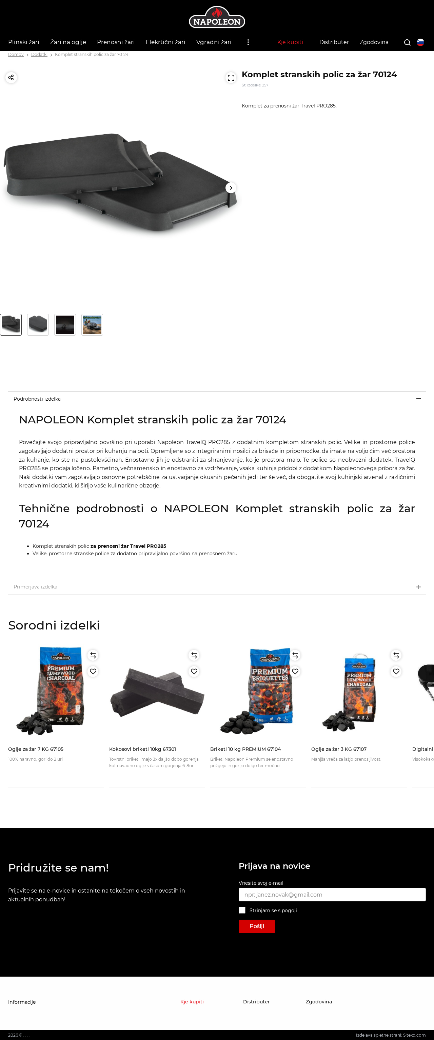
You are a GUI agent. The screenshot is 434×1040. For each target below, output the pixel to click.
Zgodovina (374, 42)
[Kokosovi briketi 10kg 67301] (157, 692)
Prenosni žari (116, 42)
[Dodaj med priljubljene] (92, 671)
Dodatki (39, 54)
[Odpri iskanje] (407, 42)
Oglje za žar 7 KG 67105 (35, 749)
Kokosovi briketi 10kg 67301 (142, 749)
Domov (16, 54)
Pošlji (257, 926)
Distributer (334, 42)
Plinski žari (23, 42)
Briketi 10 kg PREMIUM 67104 (245, 749)
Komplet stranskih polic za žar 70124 (92, 54)
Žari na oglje (68, 42)
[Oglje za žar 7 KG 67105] (56, 692)
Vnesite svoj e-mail (261, 883)
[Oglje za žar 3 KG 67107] (359, 692)
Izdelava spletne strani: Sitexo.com (391, 1035)
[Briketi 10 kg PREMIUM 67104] (258, 692)
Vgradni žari (214, 42)
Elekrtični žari (165, 42)
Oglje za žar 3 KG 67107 (339, 749)
